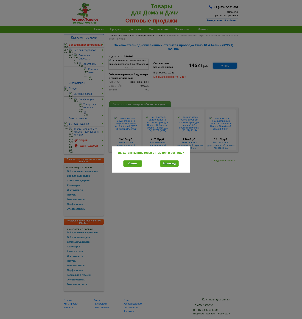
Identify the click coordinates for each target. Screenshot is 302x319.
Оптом (132, 163)
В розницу (169, 163)
